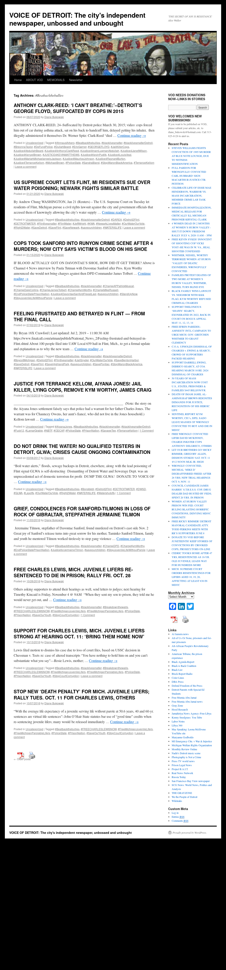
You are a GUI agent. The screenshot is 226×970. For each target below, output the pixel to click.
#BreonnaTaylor (23, 147)
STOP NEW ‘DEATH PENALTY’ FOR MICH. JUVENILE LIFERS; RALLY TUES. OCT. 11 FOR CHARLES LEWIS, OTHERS (81, 694)
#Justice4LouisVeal (119, 154)
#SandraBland (91, 162)
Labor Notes (178, 721)
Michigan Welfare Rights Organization (192, 745)
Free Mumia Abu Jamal (184, 697)
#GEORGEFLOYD (98, 147)
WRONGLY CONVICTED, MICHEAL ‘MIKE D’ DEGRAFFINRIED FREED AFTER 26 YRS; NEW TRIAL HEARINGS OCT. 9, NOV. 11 (191, 473)
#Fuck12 (19, 430)
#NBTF (48, 430)
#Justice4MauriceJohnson (78, 158)
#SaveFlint (54, 227)
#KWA (91, 223)
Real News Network (182, 773)
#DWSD (141, 489)
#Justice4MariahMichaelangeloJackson (37, 158)
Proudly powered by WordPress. (190, 832)
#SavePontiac (101, 364)
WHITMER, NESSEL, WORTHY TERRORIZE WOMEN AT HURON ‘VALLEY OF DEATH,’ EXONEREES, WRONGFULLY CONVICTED (191, 263)
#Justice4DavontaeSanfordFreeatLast (73, 294)
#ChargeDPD (111, 546)
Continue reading (131, 135)
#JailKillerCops (120, 147)
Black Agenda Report (183, 662)
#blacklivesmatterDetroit (138, 143)
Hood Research (180, 709)
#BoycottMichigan (24, 360)
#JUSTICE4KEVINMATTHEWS (61, 154)
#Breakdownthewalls (115, 607)
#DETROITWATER (25, 223)
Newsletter (76, 80)
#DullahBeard (62, 147)
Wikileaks (177, 801)
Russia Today (179, 777)
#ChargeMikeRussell (105, 290)
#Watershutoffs (106, 493)
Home (18, 80)
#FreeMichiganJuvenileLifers (68, 611)
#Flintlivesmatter (46, 223)
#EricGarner (79, 147)
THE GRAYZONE (182, 793)
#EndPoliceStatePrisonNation (31, 294)
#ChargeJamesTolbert (53, 290)
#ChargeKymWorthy (80, 290)
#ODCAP (59, 430)
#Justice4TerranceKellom (29, 162)
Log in (175, 812)
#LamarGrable (34, 430)
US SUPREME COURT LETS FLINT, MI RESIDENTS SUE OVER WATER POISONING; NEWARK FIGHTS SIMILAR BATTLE (82, 185)
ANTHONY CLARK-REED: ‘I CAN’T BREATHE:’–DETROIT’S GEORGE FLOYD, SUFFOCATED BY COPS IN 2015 (78, 108)
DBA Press (178, 681)
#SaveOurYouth (41, 615)
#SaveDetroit (39, 227)
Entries (178, 816)
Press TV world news (183, 761)
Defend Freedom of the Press (187, 685)
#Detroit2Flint (131, 219)
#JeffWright (79, 223)
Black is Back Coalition (184, 665)
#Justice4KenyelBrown (27, 154)
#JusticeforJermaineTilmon (67, 550)
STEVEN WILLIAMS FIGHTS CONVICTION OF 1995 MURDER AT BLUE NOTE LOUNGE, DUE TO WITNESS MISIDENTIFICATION (191, 155)
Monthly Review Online (184, 749)
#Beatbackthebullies (88, 143)
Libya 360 (177, 725)
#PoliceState (73, 162)
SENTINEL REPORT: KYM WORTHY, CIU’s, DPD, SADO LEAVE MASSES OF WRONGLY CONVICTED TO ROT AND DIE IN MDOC (192, 422)
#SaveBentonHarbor (126, 360)
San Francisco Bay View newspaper (191, 781)
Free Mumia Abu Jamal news (187, 701)
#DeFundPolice (43, 147)
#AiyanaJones (63, 426)
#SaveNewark (70, 227)
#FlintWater (64, 223)
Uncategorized (34, 143)
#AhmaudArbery (64, 143)
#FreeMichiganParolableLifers (105, 611)
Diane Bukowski (54, 117)
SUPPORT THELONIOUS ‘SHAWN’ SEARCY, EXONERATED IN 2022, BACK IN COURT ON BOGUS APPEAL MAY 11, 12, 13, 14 (191, 314)
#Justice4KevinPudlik (94, 154)
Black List (177, 669)
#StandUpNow (128, 294)
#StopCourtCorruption (66, 615)
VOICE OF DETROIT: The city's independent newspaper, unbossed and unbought (77, 19)
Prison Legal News (182, 765)
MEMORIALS (56, 80)
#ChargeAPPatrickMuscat (118, 286)
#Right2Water (22, 227)
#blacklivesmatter (112, 143)
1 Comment (147, 430)
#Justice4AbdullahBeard (28, 150)
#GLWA (18, 493)
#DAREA (116, 219)
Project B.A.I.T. (180, 769)
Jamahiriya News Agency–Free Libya (191, 713)
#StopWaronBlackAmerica (116, 162)
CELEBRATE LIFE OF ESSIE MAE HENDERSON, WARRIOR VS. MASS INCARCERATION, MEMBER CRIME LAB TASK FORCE (191, 195)
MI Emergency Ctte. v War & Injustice (192, 741)
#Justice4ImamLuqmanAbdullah (99, 150)
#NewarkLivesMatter (108, 223)
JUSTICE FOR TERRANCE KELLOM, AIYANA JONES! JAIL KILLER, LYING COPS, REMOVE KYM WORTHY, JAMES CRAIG (82, 386)
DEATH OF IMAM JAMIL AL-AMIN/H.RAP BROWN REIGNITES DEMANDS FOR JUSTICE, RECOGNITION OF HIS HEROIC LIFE (192, 402)
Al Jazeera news (180, 634)
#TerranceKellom (144, 162)
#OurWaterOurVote (133, 223)
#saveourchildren (91, 227)
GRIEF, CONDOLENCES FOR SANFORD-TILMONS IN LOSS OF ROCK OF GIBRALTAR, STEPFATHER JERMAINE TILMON (82, 511)
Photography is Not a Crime (186, 757)
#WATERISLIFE (112, 227)
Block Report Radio (182, 673)
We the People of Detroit (184, 797)
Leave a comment (25, 166)
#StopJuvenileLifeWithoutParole (33, 298)
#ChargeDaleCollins (26, 290)
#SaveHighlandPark (57, 364)
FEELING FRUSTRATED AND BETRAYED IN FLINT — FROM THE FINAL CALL (79, 316)
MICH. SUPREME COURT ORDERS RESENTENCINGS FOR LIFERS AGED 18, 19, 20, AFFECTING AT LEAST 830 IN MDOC (191, 577)
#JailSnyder (82, 360)
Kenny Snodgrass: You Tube (187, 717)
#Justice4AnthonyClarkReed (62, 150)
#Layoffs (29, 493)
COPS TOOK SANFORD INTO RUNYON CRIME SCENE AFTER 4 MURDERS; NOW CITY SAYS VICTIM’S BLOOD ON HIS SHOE (83, 246)
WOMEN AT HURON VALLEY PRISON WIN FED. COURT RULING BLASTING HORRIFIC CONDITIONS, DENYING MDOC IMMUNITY (191, 509)
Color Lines (178, 677)
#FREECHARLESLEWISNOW (31, 611)
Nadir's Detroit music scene (186, 753)
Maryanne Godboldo (183, 737)
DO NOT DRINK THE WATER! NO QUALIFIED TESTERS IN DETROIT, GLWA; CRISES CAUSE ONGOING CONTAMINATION (82, 449)
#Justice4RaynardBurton (110, 158)
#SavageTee (108, 430)
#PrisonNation (90, 430)
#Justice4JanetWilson (134, 150)
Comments (180, 820)
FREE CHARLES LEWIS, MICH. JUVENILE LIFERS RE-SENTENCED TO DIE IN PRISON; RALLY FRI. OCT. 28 (73, 572)
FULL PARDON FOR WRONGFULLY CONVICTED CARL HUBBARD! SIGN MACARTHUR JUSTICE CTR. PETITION (189, 175)
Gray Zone (177, 705)
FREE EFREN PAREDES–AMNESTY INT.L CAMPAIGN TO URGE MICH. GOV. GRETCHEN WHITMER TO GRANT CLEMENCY (191, 334)
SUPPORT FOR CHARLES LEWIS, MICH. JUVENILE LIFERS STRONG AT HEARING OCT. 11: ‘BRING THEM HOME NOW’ (79, 633)
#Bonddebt (87, 489)
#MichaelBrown (54, 162)
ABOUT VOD (34, 80)
